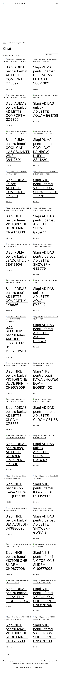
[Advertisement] (30, 30)
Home (4, 43)
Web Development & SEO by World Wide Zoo (30, 667)
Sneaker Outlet (20, 3)
